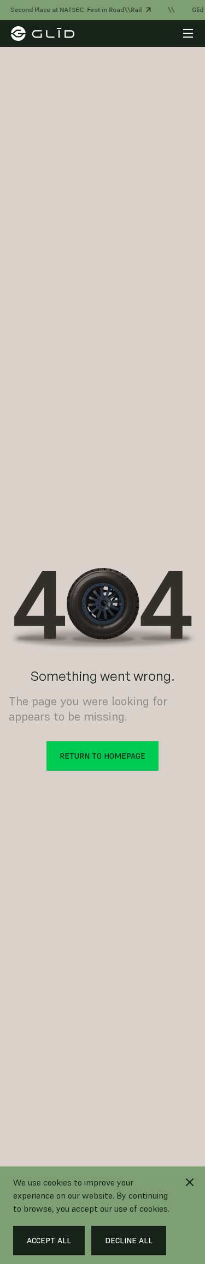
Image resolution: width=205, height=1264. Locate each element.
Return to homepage (102, 756)
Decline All (129, 1240)
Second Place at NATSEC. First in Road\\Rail (73, 9)
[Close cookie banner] (189, 1182)
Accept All (49, 1240)
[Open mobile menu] (188, 33)
